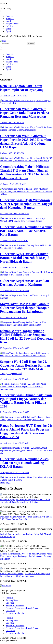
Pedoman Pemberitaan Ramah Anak (22, 608)
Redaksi (9, 598)
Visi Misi (10, 603)
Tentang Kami (12, 600)
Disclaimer (10, 610)
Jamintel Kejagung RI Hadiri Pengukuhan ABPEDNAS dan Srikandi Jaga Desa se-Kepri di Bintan (25, 500)
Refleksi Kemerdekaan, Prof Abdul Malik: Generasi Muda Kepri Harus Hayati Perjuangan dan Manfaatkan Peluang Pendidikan (26, 556)
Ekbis (8, 29)
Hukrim (9, 26)
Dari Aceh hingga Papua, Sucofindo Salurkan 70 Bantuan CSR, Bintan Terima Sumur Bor (26, 518)
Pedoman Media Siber (15, 613)
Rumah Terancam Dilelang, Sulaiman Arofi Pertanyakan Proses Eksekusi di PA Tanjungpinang (25, 574)
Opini (8, 31)
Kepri (8, 21)
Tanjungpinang (12, 23)
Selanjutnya (5, 482)
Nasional (10, 18)
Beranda (9, 16)
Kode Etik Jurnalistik (15, 605)
